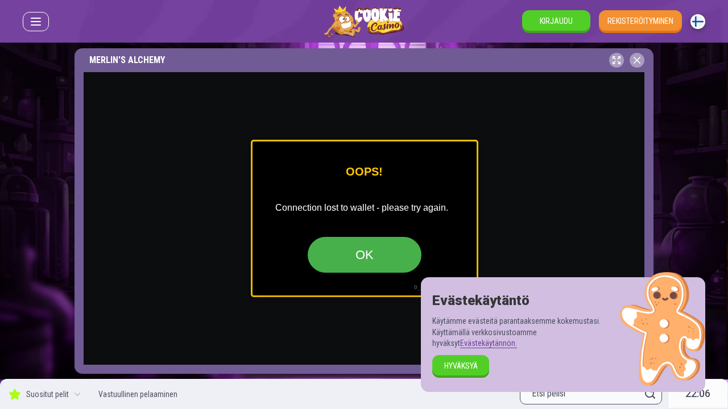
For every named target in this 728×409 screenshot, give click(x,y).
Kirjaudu (556, 21)
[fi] (697, 21)
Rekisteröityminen (640, 21)
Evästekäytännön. (488, 343)
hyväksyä (461, 365)
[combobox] (697, 21)
